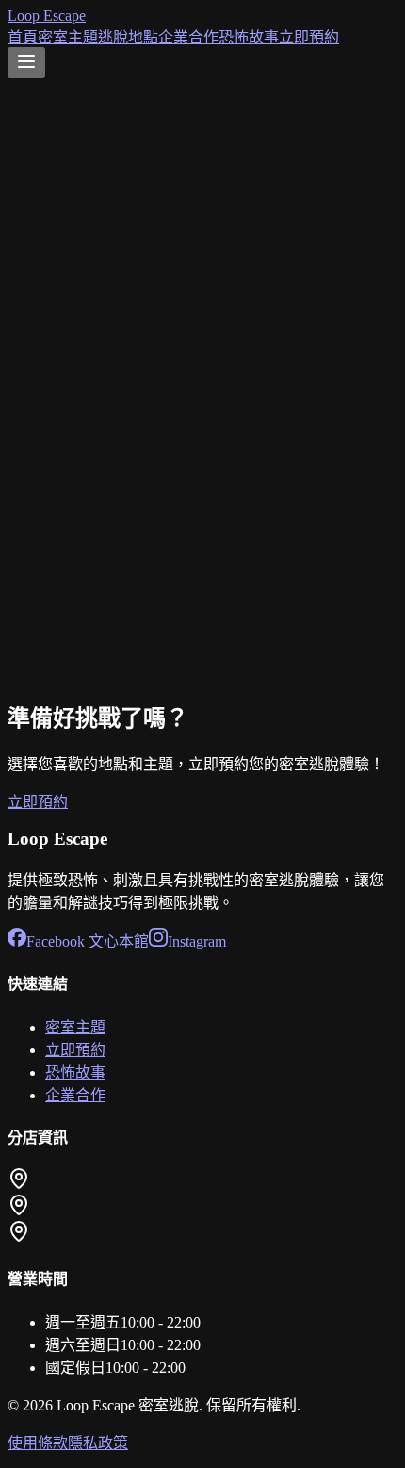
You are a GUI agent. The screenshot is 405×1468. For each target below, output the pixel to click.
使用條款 (38, 1443)
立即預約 (309, 37)
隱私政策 (98, 1443)
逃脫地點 (128, 37)
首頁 (23, 37)
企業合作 (188, 37)
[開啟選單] (26, 62)
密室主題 (68, 37)
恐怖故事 (249, 37)
